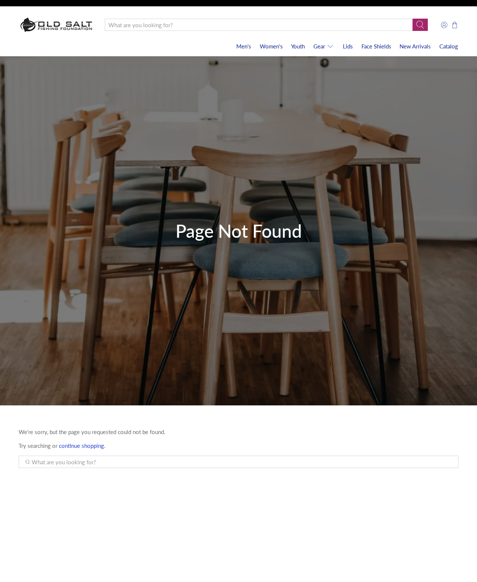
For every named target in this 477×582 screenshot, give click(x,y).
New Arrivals (415, 46)
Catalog (448, 46)
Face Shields (376, 46)
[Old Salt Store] (56, 25)
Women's (271, 46)
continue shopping (81, 445)
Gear (319, 46)
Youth (298, 46)
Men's (243, 46)
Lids (348, 46)
